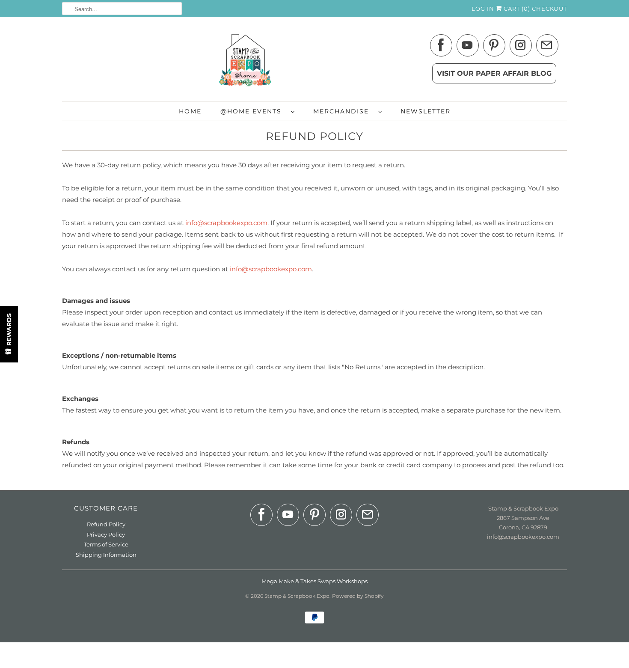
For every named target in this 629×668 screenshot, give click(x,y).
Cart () (516, 8)
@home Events (253, 111)
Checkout (549, 8)
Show (9, 334)
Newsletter (426, 111)
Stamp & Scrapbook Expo (296, 596)
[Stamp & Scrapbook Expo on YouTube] (468, 46)
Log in (483, 8)
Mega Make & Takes (288, 581)
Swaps (326, 581)
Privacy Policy (106, 534)
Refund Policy (106, 524)
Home (190, 111)
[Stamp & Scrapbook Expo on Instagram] (521, 46)
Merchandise (343, 111)
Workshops (352, 581)
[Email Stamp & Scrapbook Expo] (547, 46)
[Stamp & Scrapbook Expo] (314, 61)
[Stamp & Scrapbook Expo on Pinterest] (494, 46)
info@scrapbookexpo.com (226, 223)
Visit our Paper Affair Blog (494, 73)
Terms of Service (106, 544)
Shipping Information (106, 554)
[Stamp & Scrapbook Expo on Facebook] (441, 46)
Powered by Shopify (358, 596)
